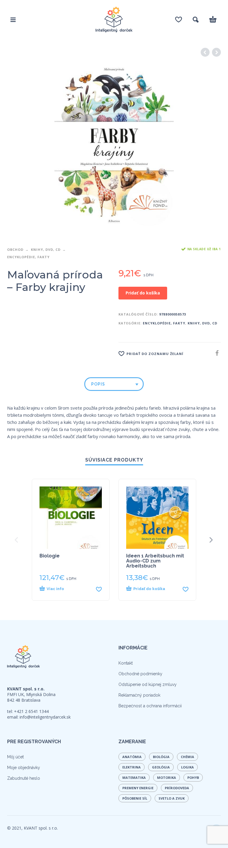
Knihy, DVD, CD (46, 249)
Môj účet (15, 757)
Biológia (161, 757)
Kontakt (125, 663)
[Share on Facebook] (215, 353)
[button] (152, 589)
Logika (187, 767)
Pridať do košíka (143, 293)
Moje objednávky (23, 767)
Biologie (49, 556)
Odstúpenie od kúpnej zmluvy (147, 684)
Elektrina (131, 767)
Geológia (161, 767)
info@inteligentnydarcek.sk (45, 717)
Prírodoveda (177, 788)
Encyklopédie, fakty (28, 257)
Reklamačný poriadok (139, 695)
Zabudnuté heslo (23, 778)
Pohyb (193, 777)
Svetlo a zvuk (172, 798)
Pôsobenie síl (134, 798)
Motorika (166, 777)
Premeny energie (137, 788)
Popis (98, 384)
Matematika (134, 777)
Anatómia (132, 757)
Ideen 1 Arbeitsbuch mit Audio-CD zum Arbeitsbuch (155, 561)
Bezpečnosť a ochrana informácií (150, 705)
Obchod (15, 249)
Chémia (187, 757)
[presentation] (17, 540)
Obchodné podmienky (140, 673)
